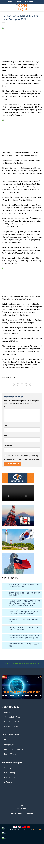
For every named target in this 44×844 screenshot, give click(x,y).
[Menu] (3, 7)
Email (7, 435)
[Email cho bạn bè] (24, 384)
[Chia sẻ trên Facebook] (16, 384)
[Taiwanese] (24, 827)
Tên (6, 425)
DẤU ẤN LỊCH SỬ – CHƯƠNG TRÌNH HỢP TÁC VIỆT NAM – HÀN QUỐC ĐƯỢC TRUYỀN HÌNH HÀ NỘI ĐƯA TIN (24, 603)
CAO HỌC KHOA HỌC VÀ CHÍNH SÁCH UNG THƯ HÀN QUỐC (23, 629)
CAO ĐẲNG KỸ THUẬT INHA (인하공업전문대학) (25, 645)
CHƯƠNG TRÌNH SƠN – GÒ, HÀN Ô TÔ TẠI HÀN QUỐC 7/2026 (24, 594)
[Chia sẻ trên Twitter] (20, 384)
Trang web (8, 445)
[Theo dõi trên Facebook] (22, 793)
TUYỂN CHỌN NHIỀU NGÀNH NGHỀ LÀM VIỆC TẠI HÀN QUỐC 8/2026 (24, 586)
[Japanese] (15, 827)
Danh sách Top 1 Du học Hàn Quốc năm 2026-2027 (23, 620)
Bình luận (8, 407)
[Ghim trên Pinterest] (28, 384)
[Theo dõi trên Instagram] (22, 796)
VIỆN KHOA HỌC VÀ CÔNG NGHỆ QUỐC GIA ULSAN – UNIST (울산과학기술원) (24, 637)
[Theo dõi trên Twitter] (22, 799)
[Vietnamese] (29, 827)
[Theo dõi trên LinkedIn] (22, 802)
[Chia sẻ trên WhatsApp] (12, 384)
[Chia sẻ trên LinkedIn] (31, 384)
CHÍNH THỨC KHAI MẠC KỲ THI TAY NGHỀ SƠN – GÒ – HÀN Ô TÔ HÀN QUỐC (25, 612)
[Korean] (20, 827)
